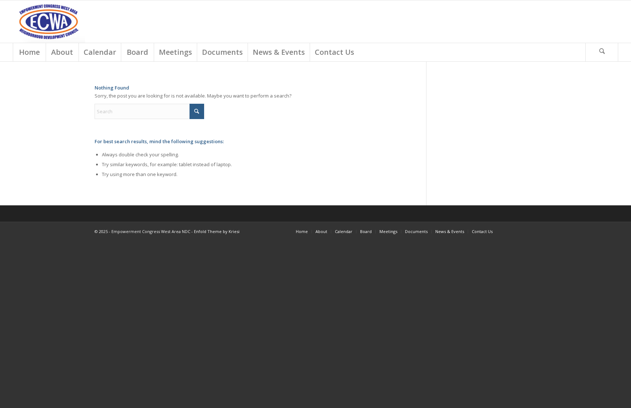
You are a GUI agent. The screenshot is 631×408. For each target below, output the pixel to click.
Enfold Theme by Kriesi (217, 231)
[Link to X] (520, 231)
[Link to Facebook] (509, 231)
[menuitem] (29, 52)
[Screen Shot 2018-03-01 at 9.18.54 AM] (49, 21)
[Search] (601, 52)
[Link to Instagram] (530, 231)
